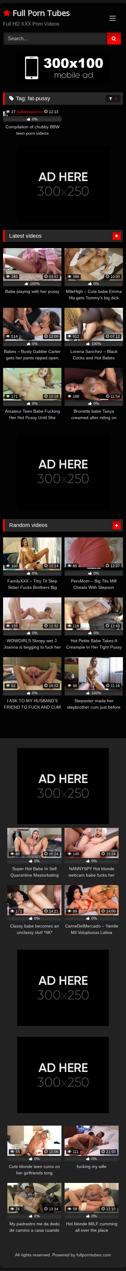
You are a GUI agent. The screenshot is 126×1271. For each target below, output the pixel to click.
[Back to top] (107, 1253)
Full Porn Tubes (40, 12)
